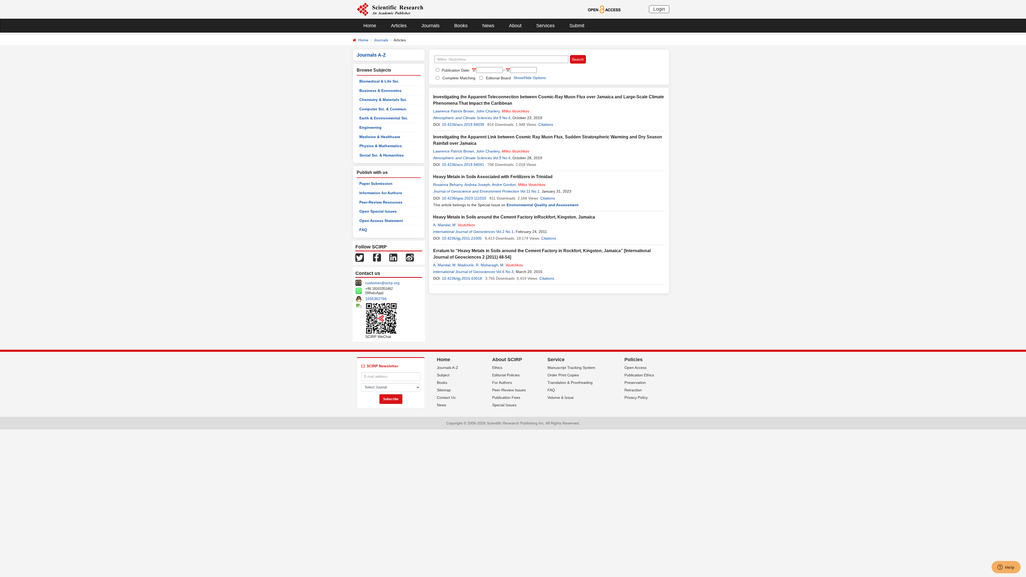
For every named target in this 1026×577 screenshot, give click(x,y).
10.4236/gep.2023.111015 (464, 198)
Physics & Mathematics (380, 146)
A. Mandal (441, 225)
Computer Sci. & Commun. (383, 109)
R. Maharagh (487, 265)
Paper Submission (375, 183)
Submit (576, 25)
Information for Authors (380, 193)
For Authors (502, 382)
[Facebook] (377, 257)
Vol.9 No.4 (501, 118)
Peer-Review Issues (509, 390)
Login (659, 9)
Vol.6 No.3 (505, 272)
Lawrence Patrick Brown (453, 111)
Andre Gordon (504, 184)
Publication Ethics (639, 375)
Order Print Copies (563, 375)
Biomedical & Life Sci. (379, 81)
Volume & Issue (560, 397)
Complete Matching (458, 78)
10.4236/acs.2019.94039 (463, 124)
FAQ (363, 230)
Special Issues (504, 405)
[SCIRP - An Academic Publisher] (390, 9)
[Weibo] (410, 257)
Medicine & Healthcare (379, 137)
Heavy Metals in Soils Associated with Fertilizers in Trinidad (493, 176)
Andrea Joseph (477, 184)
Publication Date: (455, 70)
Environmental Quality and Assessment (542, 205)
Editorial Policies (506, 375)
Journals (430, 25)
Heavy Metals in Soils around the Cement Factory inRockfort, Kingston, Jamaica (514, 217)
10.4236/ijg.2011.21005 (462, 238)
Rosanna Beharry (448, 184)
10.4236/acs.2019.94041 (463, 164)
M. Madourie (463, 265)
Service (556, 359)
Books (461, 25)
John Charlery (488, 111)
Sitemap (444, 390)
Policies (633, 359)
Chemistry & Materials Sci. (383, 100)
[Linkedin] (393, 257)
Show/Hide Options (530, 78)
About (515, 25)
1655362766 (376, 299)
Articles (399, 25)
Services (545, 25)
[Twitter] (359, 257)
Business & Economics (380, 90)
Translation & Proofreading (570, 382)
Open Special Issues (378, 211)
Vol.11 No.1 (529, 191)
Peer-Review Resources (380, 202)
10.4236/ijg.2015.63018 (462, 278)
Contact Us (446, 397)
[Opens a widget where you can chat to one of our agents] (1006, 567)
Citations (545, 124)
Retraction (633, 390)
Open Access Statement (381, 221)
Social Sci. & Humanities (381, 155)
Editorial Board (498, 78)
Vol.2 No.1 (505, 231)
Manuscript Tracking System (571, 367)
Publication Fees (506, 397)
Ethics (497, 367)
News (488, 25)
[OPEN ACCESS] (604, 9)
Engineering (370, 127)
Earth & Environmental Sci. (383, 118)
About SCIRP (507, 359)
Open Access (635, 367)
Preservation (635, 382)
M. (463, 225)
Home (369, 25)
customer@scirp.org (382, 283)
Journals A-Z (447, 367)
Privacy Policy (636, 397)
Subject (443, 375)
